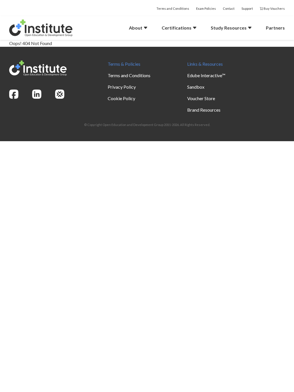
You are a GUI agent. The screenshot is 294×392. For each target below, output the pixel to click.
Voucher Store (201, 98)
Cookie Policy (121, 98)
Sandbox (195, 87)
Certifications (177, 27)
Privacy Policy (122, 87)
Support (247, 8)
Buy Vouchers (274, 8)
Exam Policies (206, 8)
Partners (275, 27)
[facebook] (13, 94)
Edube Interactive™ (206, 75)
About (136, 27)
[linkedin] (36, 94)
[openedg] (59, 94)
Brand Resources (203, 109)
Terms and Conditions (172, 8)
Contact (229, 8)
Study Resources (229, 27)
